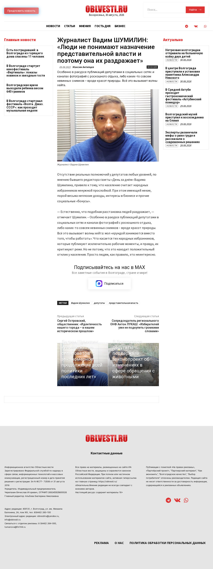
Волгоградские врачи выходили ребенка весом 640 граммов (24, 88)
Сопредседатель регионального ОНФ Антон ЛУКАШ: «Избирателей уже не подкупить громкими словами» (134, 326)
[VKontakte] (195, 26)
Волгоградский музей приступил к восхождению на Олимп (184, 117)
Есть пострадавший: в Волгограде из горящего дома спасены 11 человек (25, 53)
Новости (171, 60)
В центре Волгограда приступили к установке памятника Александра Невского (182, 73)
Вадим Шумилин (80, 302)
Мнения (152, 67)
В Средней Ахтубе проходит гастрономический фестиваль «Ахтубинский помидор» (183, 96)
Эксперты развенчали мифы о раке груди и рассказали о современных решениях (182, 137)
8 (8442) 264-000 (47, 523)
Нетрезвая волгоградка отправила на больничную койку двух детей (184, 53)
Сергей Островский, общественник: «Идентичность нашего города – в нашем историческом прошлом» (79, 326)
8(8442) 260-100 (42, 512)
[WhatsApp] (205, 26)
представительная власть (123, 302)
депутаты (99, 302)
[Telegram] (186, 26)
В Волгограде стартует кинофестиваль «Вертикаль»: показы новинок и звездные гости (25, 70)
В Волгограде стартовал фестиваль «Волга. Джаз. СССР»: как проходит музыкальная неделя (24, 105)
